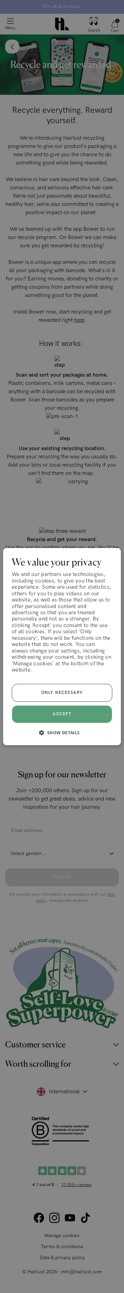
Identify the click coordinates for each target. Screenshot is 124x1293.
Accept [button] (62, 713)
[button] (62, 732)
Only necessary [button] (62, 692)
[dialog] (62, 646)
